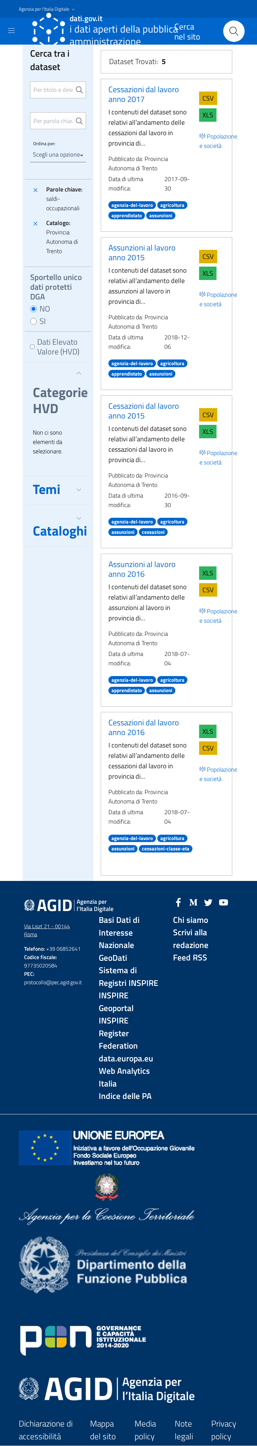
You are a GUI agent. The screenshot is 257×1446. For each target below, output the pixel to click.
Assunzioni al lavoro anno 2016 (142, 569)
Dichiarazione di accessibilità (46, 1430)
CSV (208, 98)
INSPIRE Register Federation (118, 1033)
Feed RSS (190, 957)
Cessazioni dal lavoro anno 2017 (143, 94)
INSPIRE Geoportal (116, 1001)
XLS (207, 115)
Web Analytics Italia (124, 1077)
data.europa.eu (126, 1058)
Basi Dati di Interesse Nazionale (119, 932)
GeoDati (113, 958)
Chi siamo (190, 920)
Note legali (184, 1430)
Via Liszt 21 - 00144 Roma (47, 930)
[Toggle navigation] (11, 30)
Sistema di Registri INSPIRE (128, 976)
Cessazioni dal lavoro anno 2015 (143, 411)
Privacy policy (223, 1430)
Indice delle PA (125, 1096)
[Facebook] (178, 902)
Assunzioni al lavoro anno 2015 (142, 252)
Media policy (145, 1430)
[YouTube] (223, 902)
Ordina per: (44, 143)
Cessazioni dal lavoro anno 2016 (143, 727)
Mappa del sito (103, 1430)
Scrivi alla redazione (190, 938)
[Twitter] (208, 902)
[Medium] (193, 902)
